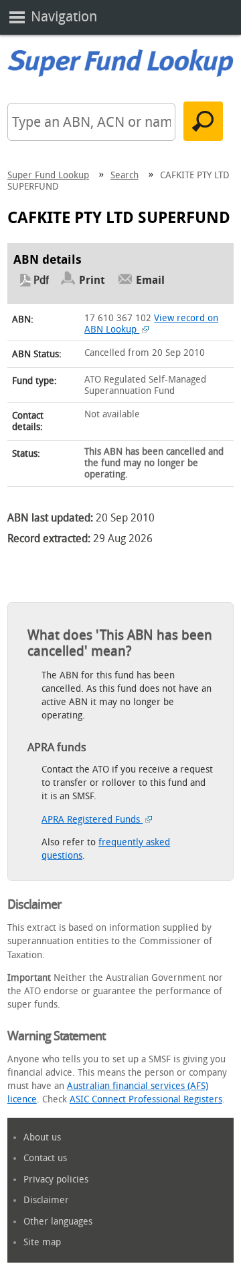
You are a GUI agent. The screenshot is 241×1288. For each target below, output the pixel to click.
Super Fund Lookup (48, 175)
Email (150, 280)
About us (42, 1137)
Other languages (57, 1221)
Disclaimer (46, 1200)
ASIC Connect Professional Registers (146, 1099)
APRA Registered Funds (92, 819)
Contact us (45, 1158)
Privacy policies (55, 1179)
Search (124, 175)
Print (92, 280)
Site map (42, 1242)
